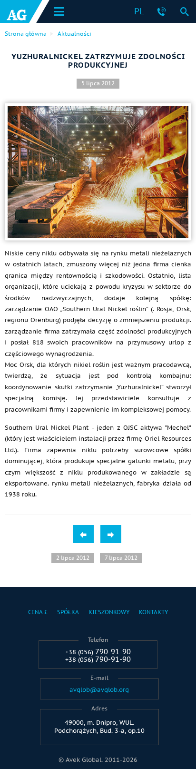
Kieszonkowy (108, 612)
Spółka (68, 612)
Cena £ (38, 612)
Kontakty (153, 612)
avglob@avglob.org (99, 690)
